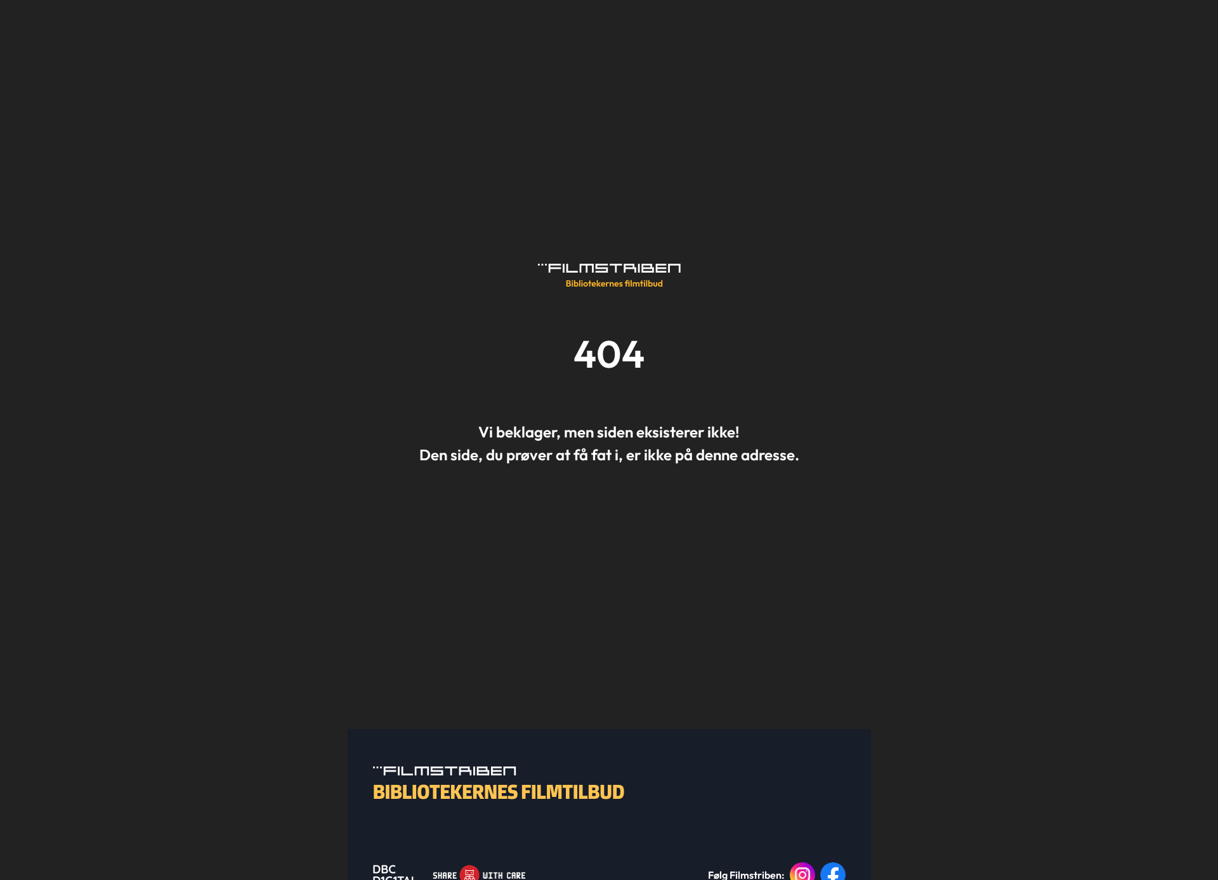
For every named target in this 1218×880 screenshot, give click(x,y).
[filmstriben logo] (609, 275)
